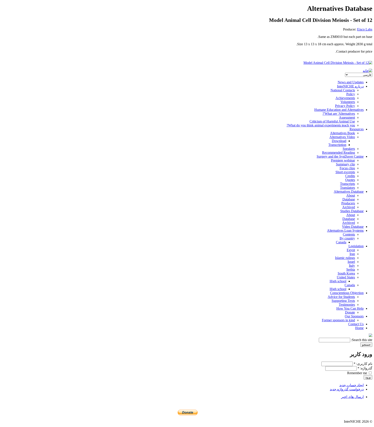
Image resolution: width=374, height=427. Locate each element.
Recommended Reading (338, 152)
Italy (352, 265)
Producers (348, 203)
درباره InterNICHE (350, 86)
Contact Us (356, 324)
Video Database (353, 226)
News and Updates (351, 82)
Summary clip (345, 164)
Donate (350, 312)
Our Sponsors (354, 316)
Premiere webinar (343, 160)
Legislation (356, 246)
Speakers (349, 148)
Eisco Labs (364, 29)
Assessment (347, 117)
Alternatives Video (342, 137)
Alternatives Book (342, 133)
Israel (351, 262)
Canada (341, 242)
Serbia (350, 269)
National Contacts (342, 90)
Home (359, 328)
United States (346, 277)
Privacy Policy (345, 106)
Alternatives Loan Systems (345, 230)
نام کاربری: (363, 364)
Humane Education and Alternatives (339, 110)
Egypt (351, 250)
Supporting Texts (343, 300)
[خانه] (367, 71)
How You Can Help (350, 308)
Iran (352, 254)
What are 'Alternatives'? (338, 113)
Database (348, 199)
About (350, 195)
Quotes (350, 180)
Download (339, 141)
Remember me (357, 373)
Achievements (345, 98)
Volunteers (347, 102)
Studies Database (352, 211)
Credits (350, 176)
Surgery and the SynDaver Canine (340, 156)
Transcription (337, 145)
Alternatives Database (349, 191)
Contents (349, 234)
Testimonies (347, 304)
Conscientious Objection (347, 293)
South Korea (346, 273)
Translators (347, 187)
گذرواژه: (365, 368)
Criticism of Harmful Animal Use (332, 121)
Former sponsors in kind (338, 320)
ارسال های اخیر (352, 397)
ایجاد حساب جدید (351, 385)
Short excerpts (345, 172)
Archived (348, 207)
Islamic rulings (345, 258)
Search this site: (361, 340)
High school (338, 281)
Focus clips (347, 168)
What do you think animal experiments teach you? (321, 125)
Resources (357, 129)
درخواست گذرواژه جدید (347, 389)
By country (347, 238)
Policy (350, 94)
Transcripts (347, 184)
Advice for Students (341, 297)
